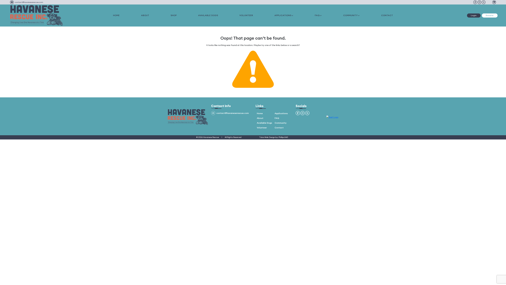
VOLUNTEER (246, 15)
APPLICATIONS (282, 15)
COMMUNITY (350, 15)
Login (474, 15)
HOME (116, 15)
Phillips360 (283, 137)
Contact (279, 127)
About (260, 118)
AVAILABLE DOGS (208, 15)
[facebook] (475, 2)
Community (280, 123)
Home (260, 113)
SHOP (174, 15)
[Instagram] (479, 2)
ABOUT (145, 15)
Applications (281, 113)
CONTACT (387, 15)
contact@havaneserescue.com (29, 2)
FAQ (317, 15)
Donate (490, 15)
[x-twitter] (483, 2)
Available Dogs (264, 123)
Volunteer (262, 127)
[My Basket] (494, 2)
